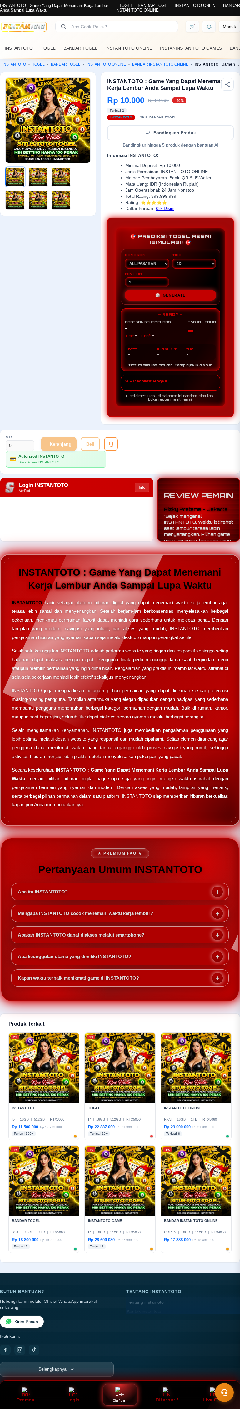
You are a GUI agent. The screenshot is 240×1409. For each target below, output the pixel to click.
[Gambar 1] (15, 177)
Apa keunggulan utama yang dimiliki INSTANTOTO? (74, 956)
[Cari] (63, 26)
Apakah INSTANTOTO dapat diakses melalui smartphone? (81, 934)
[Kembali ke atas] (226, 1377)
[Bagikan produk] (227, 84)
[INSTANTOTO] (24, 26)
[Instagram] (19, 1350)
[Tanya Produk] (111, 444)
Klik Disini (165, 208)
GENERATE (170, 295)
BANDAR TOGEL (154, 5)
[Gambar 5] (38, 200)
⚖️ (209, 26)
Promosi (26, 1399)
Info (142, 487)
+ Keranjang (59, 444)
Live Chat (214, 1399)
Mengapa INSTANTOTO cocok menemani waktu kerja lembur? (85, 913)
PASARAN (135, 255)
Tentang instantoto (145, 1302)
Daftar (120, 1400)
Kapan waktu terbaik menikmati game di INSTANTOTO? (78, 978)
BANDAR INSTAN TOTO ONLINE (160, 64)
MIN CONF (134, 274)
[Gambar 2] (38, 177)
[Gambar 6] (61, 200)
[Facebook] (5, 1350)
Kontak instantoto (144, 1311)
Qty (9, 436)
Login (73, 1399)
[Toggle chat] (224, 1392)
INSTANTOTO (19, 48)
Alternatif (167, 1399)
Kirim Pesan (26, 1321)
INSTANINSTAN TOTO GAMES (191, 48)
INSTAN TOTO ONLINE (196, 5)
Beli (90, 444)
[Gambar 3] (61, 177)
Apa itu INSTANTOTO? (43, 891)
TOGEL (126, 5)
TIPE (177, 255)
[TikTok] (34, 1350)
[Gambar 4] (15, 200)
